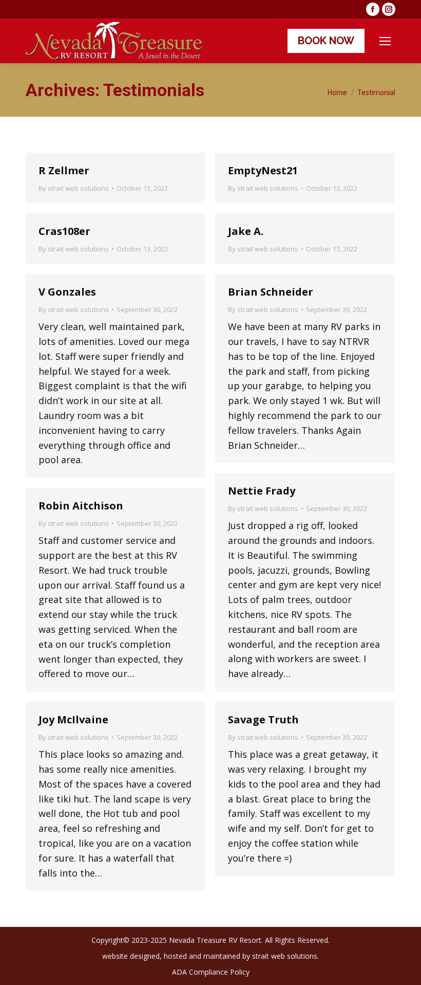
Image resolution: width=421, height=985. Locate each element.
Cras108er (64, 231)
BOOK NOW (326, 40)
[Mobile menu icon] (385, 41)
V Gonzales (67, 292)
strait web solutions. (285, 956)
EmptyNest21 (263, 170)
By (74, 188)
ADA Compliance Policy (211, 972)
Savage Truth (263, 719)
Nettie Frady (261, 491)
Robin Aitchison (81, 506)
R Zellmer (64, 170)
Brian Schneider (270, 292)
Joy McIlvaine (73, 719)
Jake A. (245, 231)
